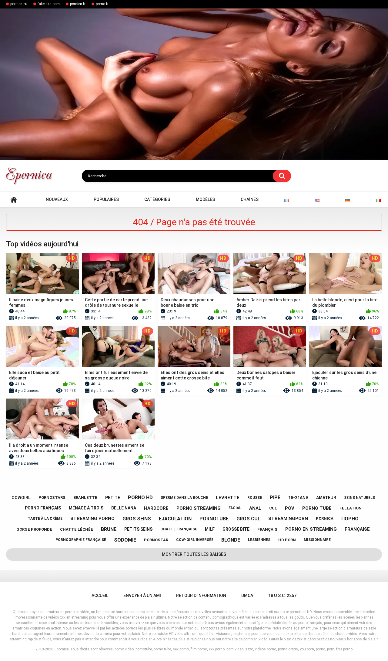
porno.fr (102, 4)
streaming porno (92, 518)
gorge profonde (34, 529)
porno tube (317, 508)
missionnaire (317, 540)
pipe (275, 497)
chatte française (178, 529)
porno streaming (198, 508)
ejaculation (175, 519)
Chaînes (250, 199)
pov (289, 508)
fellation (351, 508)
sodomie (125, 540)
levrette (227, 497)
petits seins (138, 529)
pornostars (51, 497)
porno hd (140, 497)
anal (255, 508)
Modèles (205, 199)
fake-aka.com (49, 4)
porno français (43, 508)
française (357, 529)
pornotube (214, 519)
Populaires (106, 199)
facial (235, 508)
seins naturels (359, 498)
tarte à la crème (45, 518)
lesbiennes (259, 540)
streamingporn (288, 518)
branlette (85, 497)
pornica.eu (18, 4)
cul (273, 508)
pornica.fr (77, 4)
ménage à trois (86, 508)
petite (112, 497)
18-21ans (298, 497)
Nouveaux (57, 199)
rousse (254, 498)
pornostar (156, 540)
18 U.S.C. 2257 (282, 595)
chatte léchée (76, 529)
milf (210, 529)
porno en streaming (311, 529)
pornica (324, 518)
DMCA (247, 595)
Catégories (157, 199)
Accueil (13, 199)
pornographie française (80, 540)
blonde (230, 540)
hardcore (156, 508)
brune (108, 529)
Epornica (62, 649)
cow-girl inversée (194, 540)
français (267, 529)
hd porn (287, 540)
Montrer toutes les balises (194, 554)
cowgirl (21, 497)
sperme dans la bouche (184, 498)
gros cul (248, 519)
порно (350, 519)
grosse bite (235, 529)
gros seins (136, 519)
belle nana (123, 508)
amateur (326, 497)
